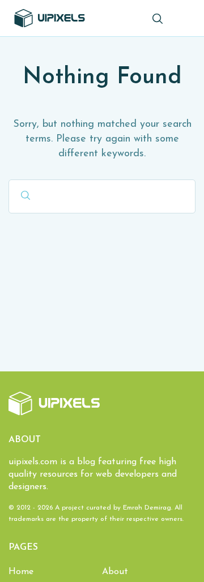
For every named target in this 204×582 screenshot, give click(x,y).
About (115, 571)
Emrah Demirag (147, 507)
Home (20, 571)
